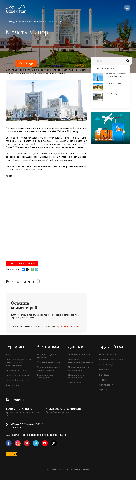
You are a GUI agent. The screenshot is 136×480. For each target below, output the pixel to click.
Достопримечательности (26, 21)
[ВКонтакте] (23, 269)
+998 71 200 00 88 (19, 409)
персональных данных (67, 326)
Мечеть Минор (55, 21)
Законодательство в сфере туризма (48, 368)
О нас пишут (106, 364)
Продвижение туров (48, 362)
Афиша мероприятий (18, 375)
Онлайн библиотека (17, 380)
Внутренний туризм (17, 370)
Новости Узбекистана (111, 359)
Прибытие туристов (79, 354)
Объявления (106, 384)
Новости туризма (109, 354)
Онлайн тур (26, 63)
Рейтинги (104, 369)
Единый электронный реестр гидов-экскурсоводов (18, 362)
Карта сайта (75, 382)
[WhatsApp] (32, 269)
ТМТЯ (102, 379)
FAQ (8, 354)
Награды (104, 374)
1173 (63, 435)
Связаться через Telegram (22, 263)
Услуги (103, 390)
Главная (9, 21)
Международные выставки (46, 356)
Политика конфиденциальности (80, 361)
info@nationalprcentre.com (63, 409)
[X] (27, 269)
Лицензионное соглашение (76, 376)
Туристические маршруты (45, 376)
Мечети (42, 21)
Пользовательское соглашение (78, 368)
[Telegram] (36, 269)
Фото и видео (13, 385)
